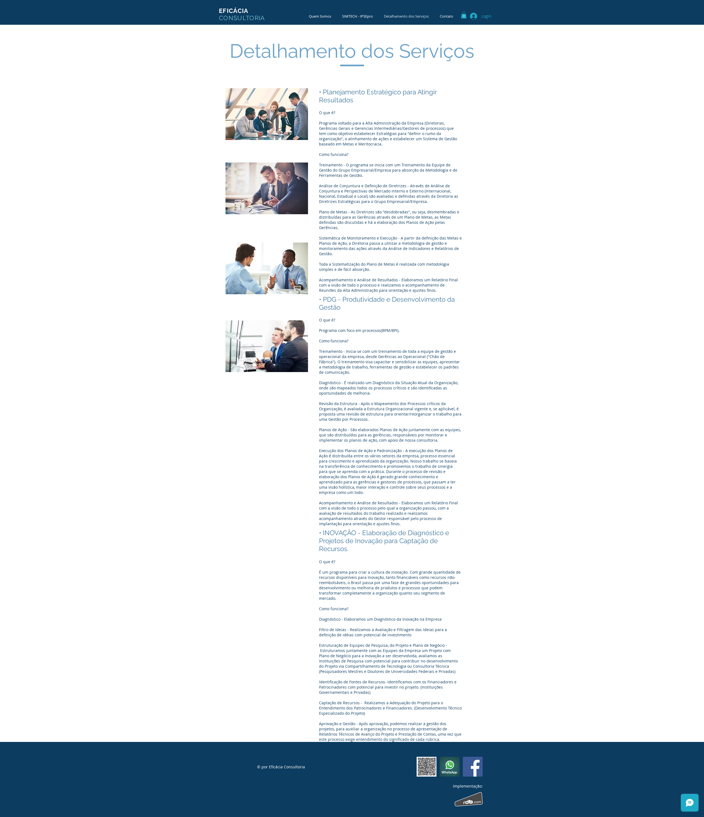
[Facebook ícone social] (473, 767)
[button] (464, 15)
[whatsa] (450, 767)
